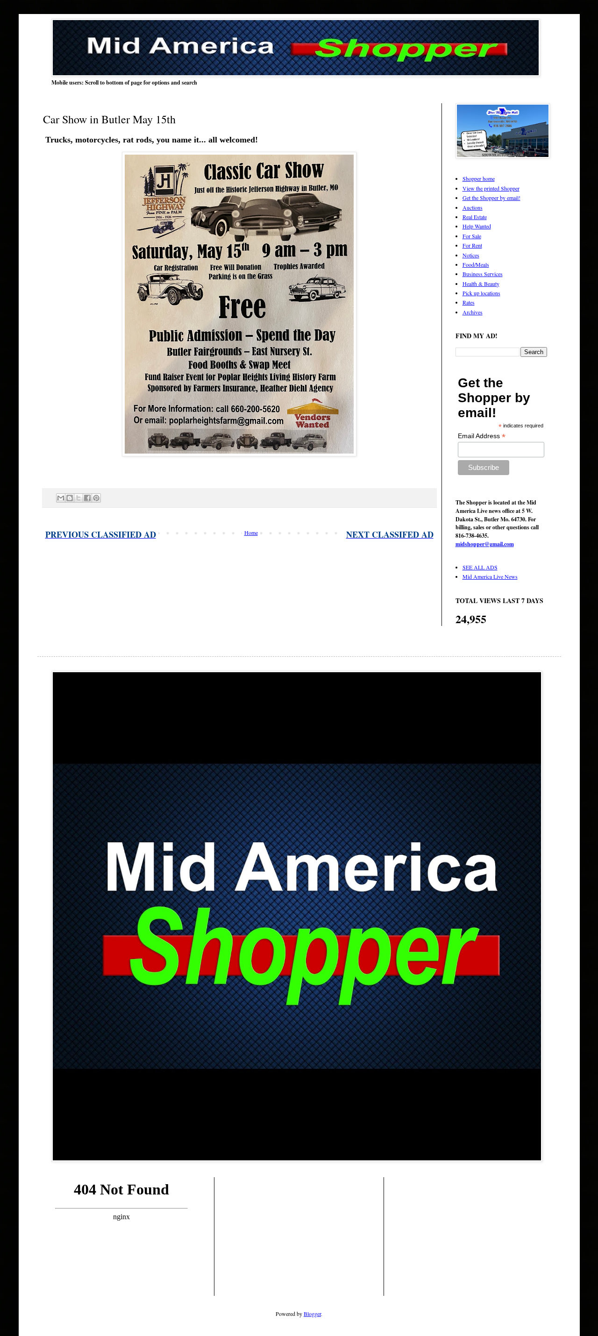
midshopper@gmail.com (485, 544)
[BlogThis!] (69, 498)
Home (251, 532)
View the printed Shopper (491, 188)
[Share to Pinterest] (96, 498)
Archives (473, 312)
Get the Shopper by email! (491, 197)
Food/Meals (476, 264)
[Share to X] (78, 498)
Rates (469, 302)
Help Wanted (477, 226)
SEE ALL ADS (480, 567)
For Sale (472, 236)
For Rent (472, 245)
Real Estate (475, 216)
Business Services (483, 273)
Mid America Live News (490, 576)
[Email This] (60, 498)
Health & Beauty (481, 283)
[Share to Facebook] (87, 498)
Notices (471, 255)
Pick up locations (481, 293)
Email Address (481, 436)
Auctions (473, 207)
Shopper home (479, 178)
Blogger (312, 1313)
